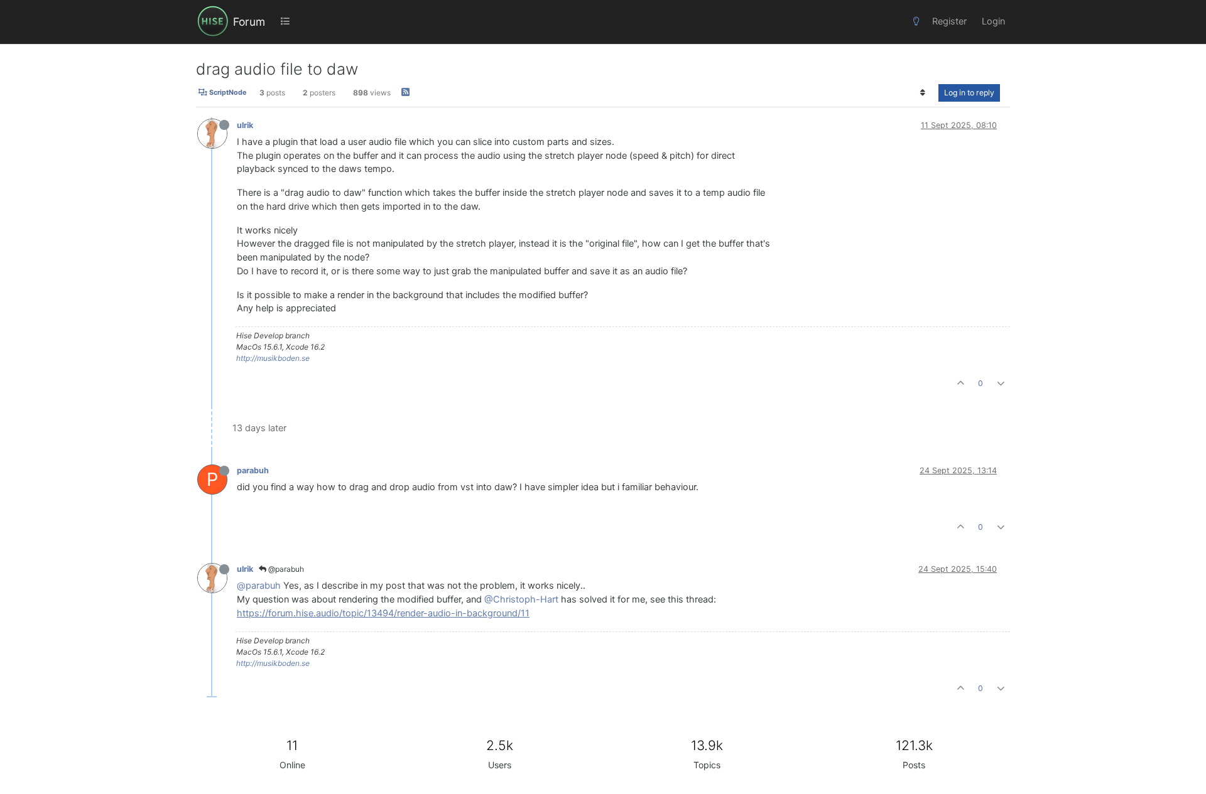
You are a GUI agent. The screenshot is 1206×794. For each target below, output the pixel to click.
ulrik (245, 125)
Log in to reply (969, 92)
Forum (249, 21)
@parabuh (285, 569)
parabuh (253, 470)
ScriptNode (226, 93)
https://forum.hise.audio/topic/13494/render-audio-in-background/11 (383, 613)
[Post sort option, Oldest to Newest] (923, 93)
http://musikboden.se (273, 358)
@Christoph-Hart (521, 599)
